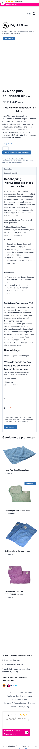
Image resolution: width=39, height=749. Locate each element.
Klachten (31, 703)
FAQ (30, 692)
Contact (13, 707)
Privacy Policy (23, 707)
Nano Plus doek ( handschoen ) (17, 470)
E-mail (7, 408)
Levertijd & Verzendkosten (15, 703)
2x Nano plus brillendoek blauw (17, 551)
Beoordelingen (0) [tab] (11, 173)
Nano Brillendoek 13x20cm (16, 159)
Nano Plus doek (6, 162)
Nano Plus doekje (17, 162)
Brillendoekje (22, 160)
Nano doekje (29, 160)
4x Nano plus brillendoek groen (17, 511)
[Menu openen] (35, 25)
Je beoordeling (11, 385)
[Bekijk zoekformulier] (34, 13)
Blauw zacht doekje (11, 160)
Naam (7, 398)
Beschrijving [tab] (8, 169)
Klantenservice (13, 696)
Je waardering (10, 378)
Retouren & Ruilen (19, 700)
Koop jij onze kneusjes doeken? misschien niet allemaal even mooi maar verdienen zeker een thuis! (14, 14)
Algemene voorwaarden (17, 692)
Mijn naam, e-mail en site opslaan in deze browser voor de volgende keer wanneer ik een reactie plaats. (19, 419)
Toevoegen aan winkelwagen (16, 152)
